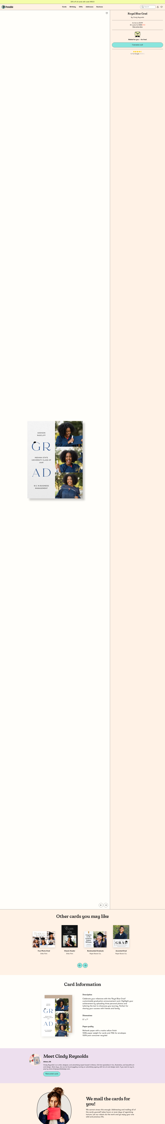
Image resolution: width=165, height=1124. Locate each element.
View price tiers (137, 27)
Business (99, 7)
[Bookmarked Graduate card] (95, 939)
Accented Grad (121, 951)
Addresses (89, 7)
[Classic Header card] (69, 936)
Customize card (137, 45)
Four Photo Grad (44, 951)
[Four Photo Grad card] (44, 939)
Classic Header (69, 951)
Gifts (81, 7)
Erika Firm (43, 953)
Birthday (73, 7)
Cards (64, 7)
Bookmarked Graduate (95, 951)
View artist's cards (51, 1074)
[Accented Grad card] (121, 936)
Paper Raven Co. (95, 953)
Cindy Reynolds (138, 17)
